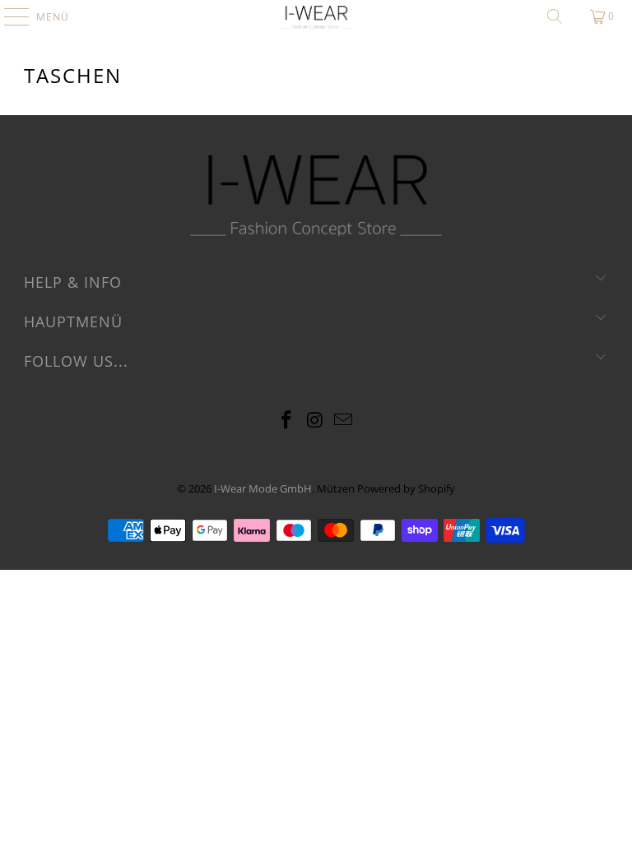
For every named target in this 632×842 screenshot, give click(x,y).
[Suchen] (554, 16)
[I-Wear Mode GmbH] (316, 16)
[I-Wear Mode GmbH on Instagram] (315, 420)
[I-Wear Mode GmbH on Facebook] (286, 420)
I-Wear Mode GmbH (263, 488)
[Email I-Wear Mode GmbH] (344, 420)
